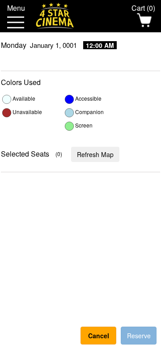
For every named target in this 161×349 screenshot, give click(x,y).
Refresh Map (95, 154)
